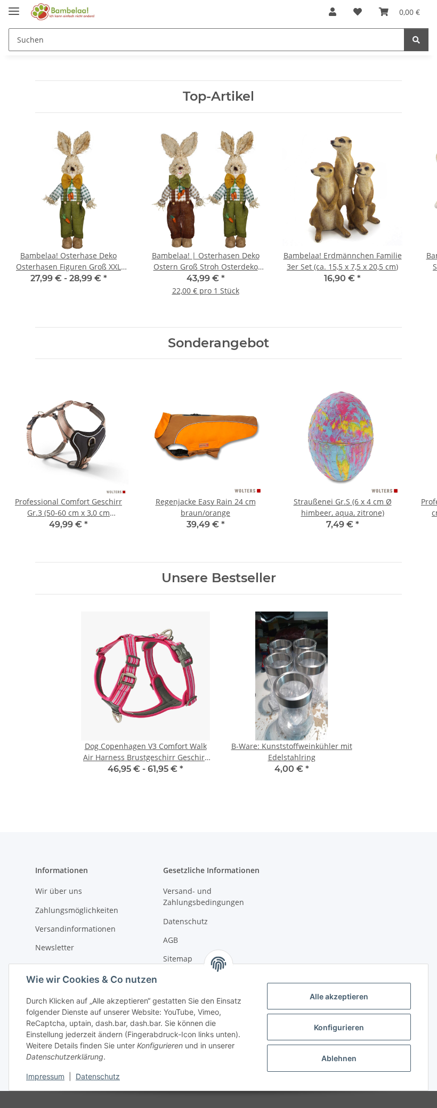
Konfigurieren (339, 1027)
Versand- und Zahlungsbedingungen (203, 896)
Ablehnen (339, 1058)
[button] (332, 11)
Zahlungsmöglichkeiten (76, 910)
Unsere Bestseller (218, 578)
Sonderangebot (218, 343)
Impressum (45, 1076)
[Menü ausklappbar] (14, 6)
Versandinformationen (75, 929)
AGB (170, 940)
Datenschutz (98, 1076)
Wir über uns (58, 891)
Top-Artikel (218, 96)
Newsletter (54, 947)
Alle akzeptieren (339, 996)
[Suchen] (416, 39)
